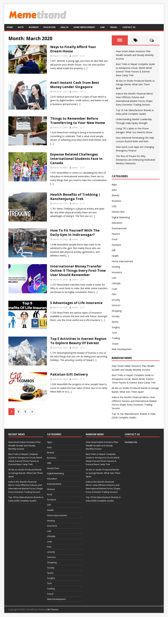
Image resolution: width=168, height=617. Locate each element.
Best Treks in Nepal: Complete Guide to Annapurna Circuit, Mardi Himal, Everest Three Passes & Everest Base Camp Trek (134, 379)
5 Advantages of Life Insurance (76, 303)
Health (64, 27)
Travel (113, 27)
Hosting (116, 266)
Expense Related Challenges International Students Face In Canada (76, 158)
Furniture (116, 244)
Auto (21, 27)
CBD (114, 206)
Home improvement (84, 27)
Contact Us (128, 27)
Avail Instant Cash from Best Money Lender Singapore (74, 84)
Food (114, 239)
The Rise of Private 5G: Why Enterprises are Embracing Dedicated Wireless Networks (135, 160)
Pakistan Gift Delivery (69, 374)
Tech (114, 332)
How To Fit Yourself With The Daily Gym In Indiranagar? (75, 232)
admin (75, 55)
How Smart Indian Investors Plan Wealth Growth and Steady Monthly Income (135, 55)
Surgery (116, 327)
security (116, 299)
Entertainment (119, 228)
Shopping (117, 310)
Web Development (122, 349)
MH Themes (52, 609)
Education (49, 27)
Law (102, 27)
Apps (114, 184)
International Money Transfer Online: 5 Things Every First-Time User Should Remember (78, 270)
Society (115, 316)
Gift (114, 250)
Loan (114, 288)
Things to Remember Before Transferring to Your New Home (77, 120)
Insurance (117, 272)
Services (116, 305)
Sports (115, 321)
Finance (116, 233)
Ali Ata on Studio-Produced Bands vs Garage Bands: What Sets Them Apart (135, 84)
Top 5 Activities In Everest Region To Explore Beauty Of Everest (78, 340)
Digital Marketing (121, 217)
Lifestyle (116, 283)
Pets (114, 294)
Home (10, 27)
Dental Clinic (118, 211)
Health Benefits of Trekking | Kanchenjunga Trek (75, 196)
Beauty (115, 195)
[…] (85, 68)
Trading (116, 338)
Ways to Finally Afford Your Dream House (73, 49)
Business (33, 27)
